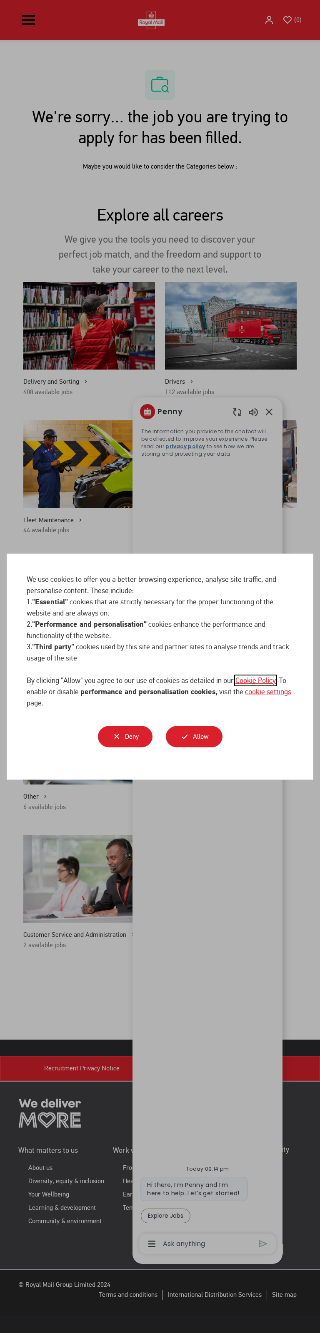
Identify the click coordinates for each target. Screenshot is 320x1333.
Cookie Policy (255, 680)
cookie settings (268, 691)
